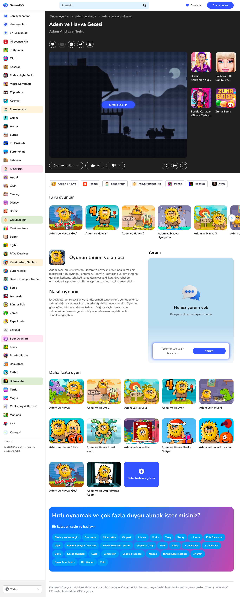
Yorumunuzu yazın (172, 351)
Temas (8, 441)
